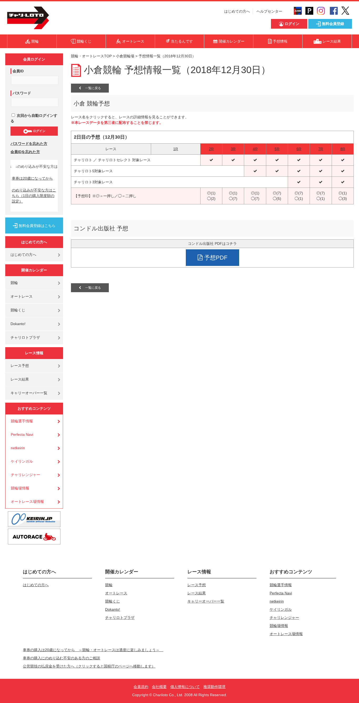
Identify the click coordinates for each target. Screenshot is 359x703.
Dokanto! (18, 324)
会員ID (18, 71)
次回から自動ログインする (34, 118)
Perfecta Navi (22, 434)
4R (255, 149)
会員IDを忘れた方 (25, 152)
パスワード (22, 93)
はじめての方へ (237, 11)
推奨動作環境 (214, 687)
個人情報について (185, 687)
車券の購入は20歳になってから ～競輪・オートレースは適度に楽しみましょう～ (93, 650)
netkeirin (18, 448)
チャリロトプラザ (25, 337)
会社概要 (159, 687)
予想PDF (215, 257)
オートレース (22, 296)
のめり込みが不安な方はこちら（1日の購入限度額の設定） (34, 195)
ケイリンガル (22, 461)
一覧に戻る (91, 88)
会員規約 (141, 687)
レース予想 (20, 365)
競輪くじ (18, 310)
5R (277, 149)
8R (342, 149)
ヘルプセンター (269, 11)
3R (233, 149)
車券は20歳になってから (32, 178)
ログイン (38, 131)
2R (211, 149)
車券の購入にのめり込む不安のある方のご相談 (61, 658)
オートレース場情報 (27, 501)
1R (175, 149)
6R (298, 149)
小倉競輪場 (125, 56)
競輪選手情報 (22, 421)
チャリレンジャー (25, 475)
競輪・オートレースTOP (91, 56)
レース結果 (20, 379)
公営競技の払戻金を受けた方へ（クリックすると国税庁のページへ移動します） (89, 666)
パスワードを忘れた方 (29, 143)
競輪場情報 (20, 488)
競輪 (14, 283)
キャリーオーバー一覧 (29, 393)
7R (320, 149)
